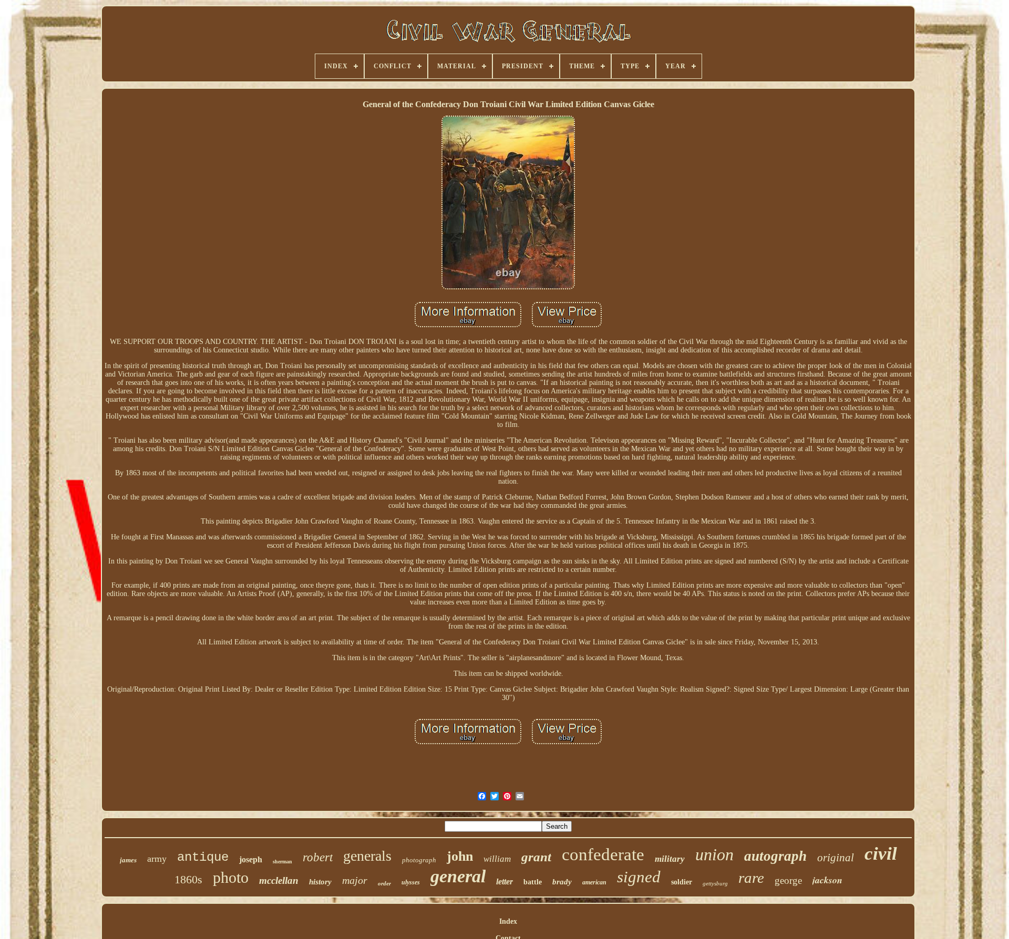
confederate (603, 854)
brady (562, 882)
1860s (188, 879)
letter (504, 881)
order (384, 883)
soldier (681, 882)
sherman (282, 861)
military (670, 859)
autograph (775, 856)
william (497, 859)
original (835, 857)
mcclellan (278, 880)
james (128, 860)
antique (203, 857)
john (460, 856)
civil (880, 853)
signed (639, 877)
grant (536, 857)
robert (318, 857)
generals (367, 856)
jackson (827, 879)
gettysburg (715, 883)
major (354, 880)
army (157, 858)
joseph (250, 859)
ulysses (410, 882)
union (714, 854)
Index (508, 921)
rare (751, 877)
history (320, 882)
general (458, 876)
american (594, 882)
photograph (419, 860)
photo (231, 877)
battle (532, 882)
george (788, 880)
